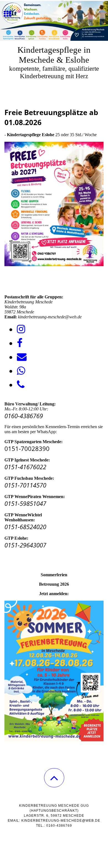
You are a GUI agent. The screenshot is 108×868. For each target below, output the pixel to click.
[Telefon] (21, 384)
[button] (54, 777)
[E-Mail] (22, 357)
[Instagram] (21, 329)
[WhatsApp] (21, 371)
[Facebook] (19, 343)
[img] (54, 21)
